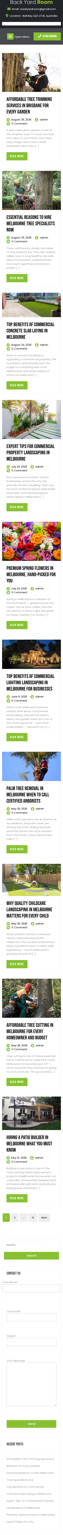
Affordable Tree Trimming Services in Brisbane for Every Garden (29, 105)
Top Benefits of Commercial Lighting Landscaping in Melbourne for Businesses (30, 682)
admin (44, 119)
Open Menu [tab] (22, 36)
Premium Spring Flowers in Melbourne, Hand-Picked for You (31, 574)
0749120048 (50, 36)
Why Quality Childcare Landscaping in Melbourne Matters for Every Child (29, 909)
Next (44, 1217)
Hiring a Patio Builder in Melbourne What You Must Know (29, 1143)
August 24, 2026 (21, 345)
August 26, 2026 (21, 119)
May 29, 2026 (19, 808)
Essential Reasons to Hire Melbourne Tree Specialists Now (30, 223)
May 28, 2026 (19, 1045)
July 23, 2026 (19, 466)
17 (33, 1217)
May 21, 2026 (19, 1157)
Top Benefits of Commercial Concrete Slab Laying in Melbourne (30, 330)
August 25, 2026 (21, 237)
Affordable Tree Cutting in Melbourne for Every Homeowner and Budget (29, 1031)
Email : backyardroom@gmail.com (34, 9)
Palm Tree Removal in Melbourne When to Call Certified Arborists (27, 794)
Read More (18, 157)
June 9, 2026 (19, 696)
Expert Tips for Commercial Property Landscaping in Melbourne (30, 452)
